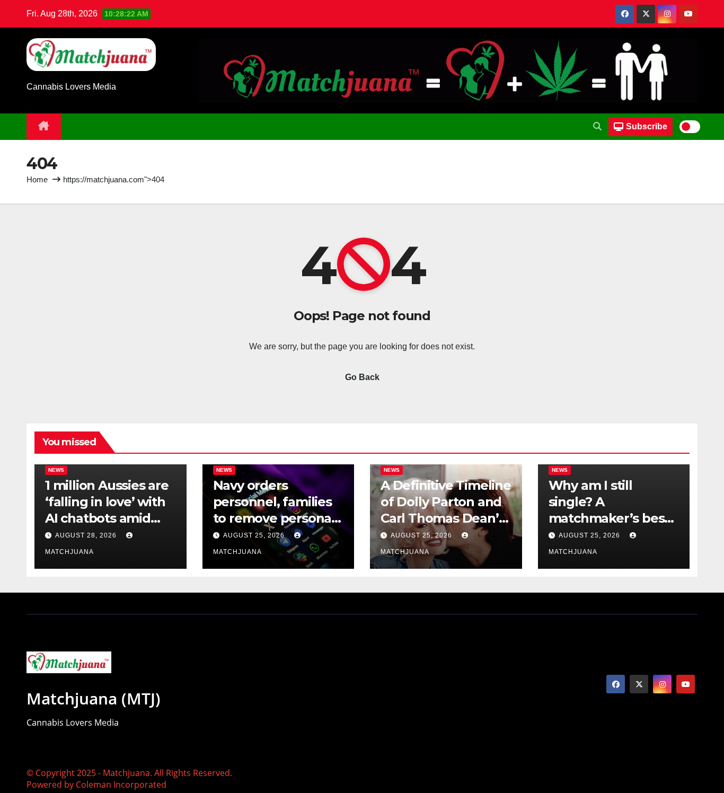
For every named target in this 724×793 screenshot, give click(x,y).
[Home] (44, 126)
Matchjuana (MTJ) (94, 698)
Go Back (362, 377)
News (56, 470)
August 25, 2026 (255, 535)
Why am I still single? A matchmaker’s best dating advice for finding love (609, 518)
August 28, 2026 (87, 535)
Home (37, 179)
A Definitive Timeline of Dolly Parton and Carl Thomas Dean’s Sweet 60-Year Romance (446, 518)
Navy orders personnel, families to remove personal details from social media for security (274, 518)
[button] (597, 126)
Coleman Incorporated (121, 784)
